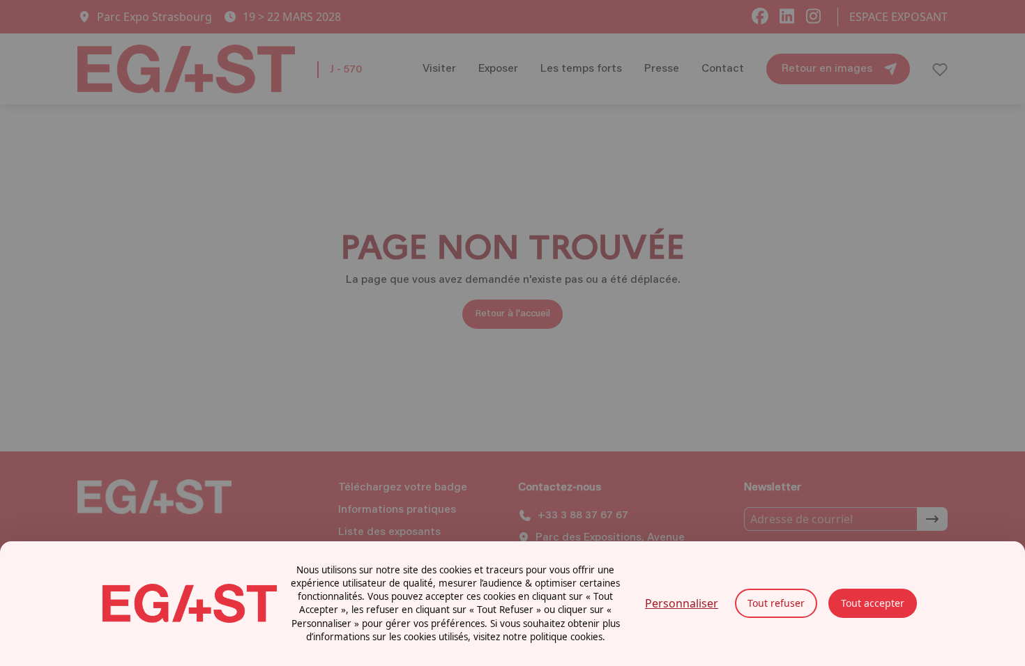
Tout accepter (872, 603)
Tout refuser (776, 603)
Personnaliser (681, 603)
